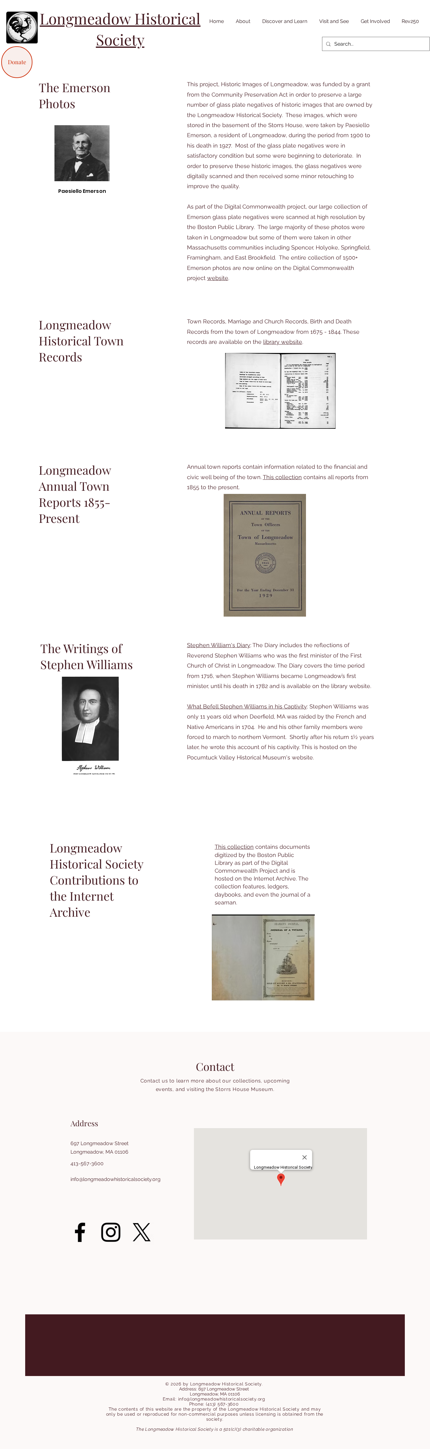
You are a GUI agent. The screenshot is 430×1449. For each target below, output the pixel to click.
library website (282, 341)
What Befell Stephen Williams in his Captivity (247, 706)
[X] (142, 1232)
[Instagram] (111, 1232)
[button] (242, 21)
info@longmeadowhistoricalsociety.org (116, 1179)
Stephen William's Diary (218, 645)
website (217, 278)
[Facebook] (80, 1232)
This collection (282, 477)
